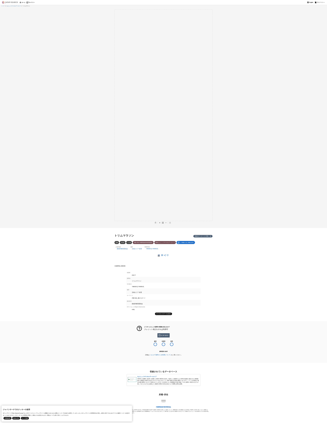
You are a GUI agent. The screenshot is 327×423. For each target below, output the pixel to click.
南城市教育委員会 (122, 249)
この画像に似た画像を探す (187, 242)
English (311, 2)
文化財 (122, 242)
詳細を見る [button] (16, 418)
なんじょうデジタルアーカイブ (13, 6)
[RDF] (159, 255)
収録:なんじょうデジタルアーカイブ (165, 242)
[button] (320, 2)
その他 (129, 242)
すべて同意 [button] (25, 418)
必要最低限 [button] (7, 418)
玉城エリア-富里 (137, 249)
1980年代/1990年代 (152, 249)
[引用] (162, 255)
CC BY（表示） (165, 335)
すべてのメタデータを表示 (163, 313)
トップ (2, 6)
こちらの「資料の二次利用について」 (160, 355)
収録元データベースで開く (202, 236)
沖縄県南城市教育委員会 (163, 407)
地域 (117, 242)
